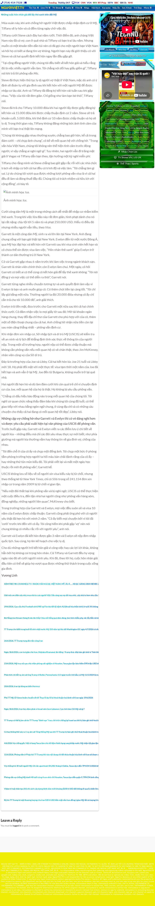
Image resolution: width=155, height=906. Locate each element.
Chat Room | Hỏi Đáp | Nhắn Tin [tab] (129, 55)
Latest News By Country (152, 134)
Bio (139, 114)
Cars (130, 110)
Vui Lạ (131, 132)
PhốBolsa (138, 123)
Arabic (126, 106)
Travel (110, 114)
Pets (134, 114)
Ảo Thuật (143, 145)
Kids (144, 114)
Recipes (119, 114)
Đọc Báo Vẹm (142, 132)
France (145, 141)
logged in (17, 825)
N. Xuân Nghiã (142, 137)
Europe (143, 106)
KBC (147, 123)
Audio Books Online (102, 126)
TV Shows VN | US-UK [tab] (129, 157)
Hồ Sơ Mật (121, 145)
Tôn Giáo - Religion (107, 64)
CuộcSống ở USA (113, 141)
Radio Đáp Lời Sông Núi (117, 128)
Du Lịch (144, 49)
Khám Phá (133, 145)
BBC (138, 119)
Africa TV (111, 106)
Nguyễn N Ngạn (112, 137)
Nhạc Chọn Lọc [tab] (129, 151)
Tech (136, 110)
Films (116, 110)
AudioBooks (128, 137)
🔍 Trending (150, 63)
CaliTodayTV (112, 119)
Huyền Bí (110, 145)
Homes (123, 110)
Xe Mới (133, 49)
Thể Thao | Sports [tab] (129, 163)
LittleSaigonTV (125, 123)
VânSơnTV (110, 132)
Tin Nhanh (110, 49)
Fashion (144, 110)
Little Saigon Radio (139, 128)
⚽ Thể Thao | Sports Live (133, 63)
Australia (136, 141)
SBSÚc (144, 119)
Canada (126, 141)
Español (135, 106)
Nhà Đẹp (122, 49)
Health (127, 114)
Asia (119, 106)
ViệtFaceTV (111, 123)
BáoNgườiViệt (127, 119)
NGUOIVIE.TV (57, 868)
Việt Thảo (122, 132)
